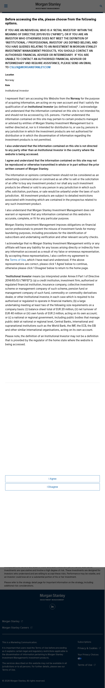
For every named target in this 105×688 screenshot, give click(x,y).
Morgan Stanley (11, 621)
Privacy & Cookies (87, 648)
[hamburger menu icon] (6, 6)
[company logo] (48, 6)
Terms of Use (18, 259)
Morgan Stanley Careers (15, 627)
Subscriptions (84, 642)
